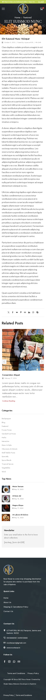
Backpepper (6, 418)
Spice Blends (6, 460)
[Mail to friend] (25, 312)
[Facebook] (13, 312)
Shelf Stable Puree (8, 452)
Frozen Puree (7, 430)
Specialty (5, 456)
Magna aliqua (17, 505)
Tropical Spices (7, 464)
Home (17, 17)
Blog (3, 422)
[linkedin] (29, 312)
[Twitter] (9, 312)
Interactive (5, 441)
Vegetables (6, 467)
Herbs (4, 437)
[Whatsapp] (14, 661)
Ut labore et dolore (20, 514)
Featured (27, 17)
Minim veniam (17, 486)
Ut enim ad (16, 496)
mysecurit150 (28, 42)
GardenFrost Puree (9, 433)
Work (4, 471)
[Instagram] (9, 661)
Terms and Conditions (16, 673)
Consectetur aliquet (11, 374)
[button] (3, 2)
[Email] (19, 661)
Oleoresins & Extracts (9, 449)
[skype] (36, 312)
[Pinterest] (21, 312)
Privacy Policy (33, 673)
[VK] (17, 312)
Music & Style (7, 445)
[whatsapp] (33, 312)
